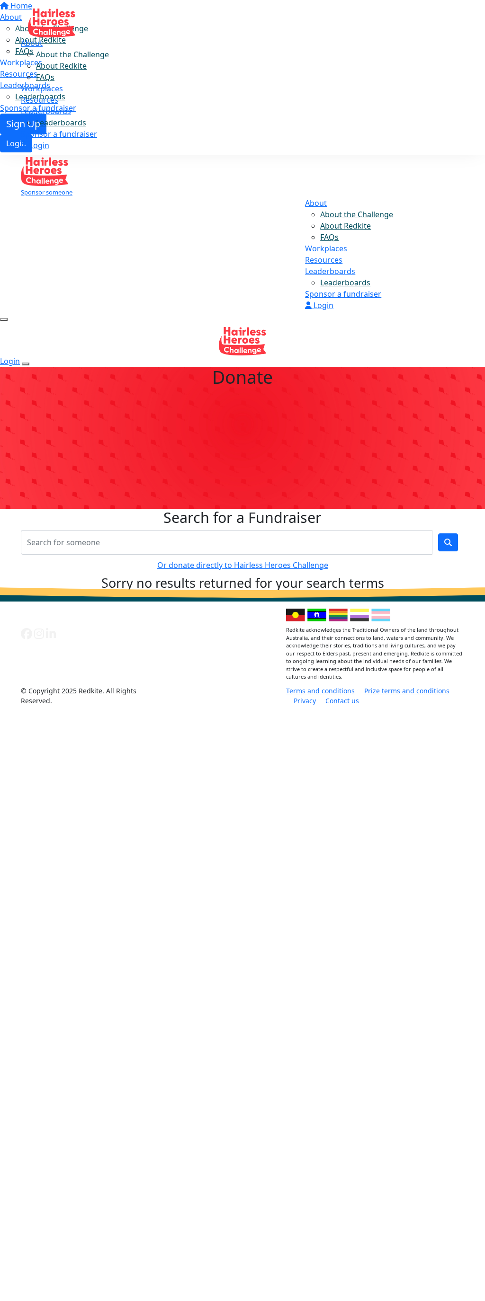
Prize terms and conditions (406, 690)
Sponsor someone (46, 192)
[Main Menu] (4, 319)
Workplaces (42, 88)
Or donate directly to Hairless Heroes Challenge (242, 565)
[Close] (25, 364)
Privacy (305, 700)
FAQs (45, 77)
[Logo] (51, 20)
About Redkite (61, 66)
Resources (39, 100)
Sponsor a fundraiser (59, 134)
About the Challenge (72, 54)
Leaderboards (46, 111)
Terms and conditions (320, 690)
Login (38, 145)
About (32, 43)
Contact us (342, 700)
